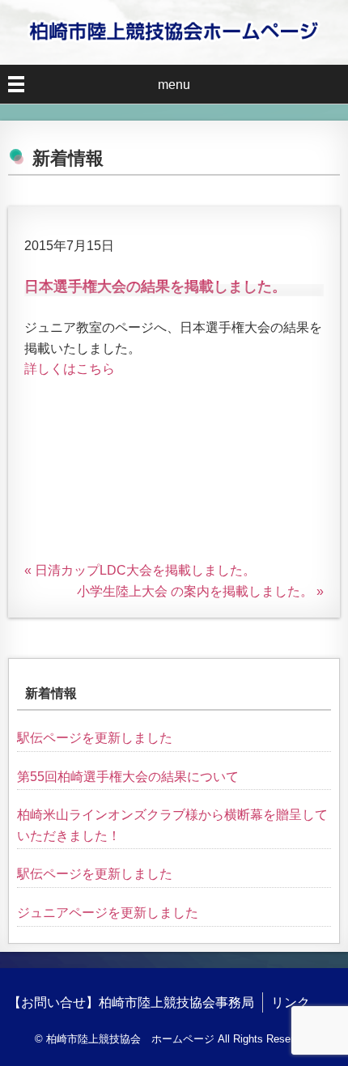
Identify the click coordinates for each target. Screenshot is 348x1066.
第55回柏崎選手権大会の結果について (128, 777)
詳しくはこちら (69, 369)
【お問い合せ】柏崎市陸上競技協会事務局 (131, 1002)
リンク (290, 1002)
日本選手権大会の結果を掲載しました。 (155, 286)
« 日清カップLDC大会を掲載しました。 (140, 570)
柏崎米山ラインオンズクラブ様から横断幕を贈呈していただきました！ (172, 825)
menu (174, 84)
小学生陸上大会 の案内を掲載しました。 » (200, 591)
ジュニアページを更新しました (107, 912)
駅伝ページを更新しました (94, 738)
